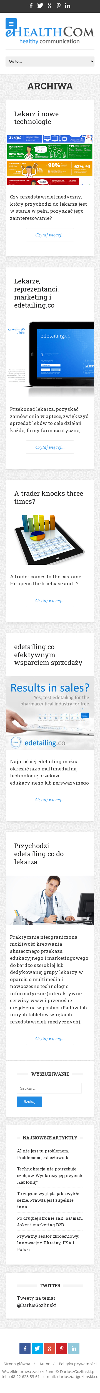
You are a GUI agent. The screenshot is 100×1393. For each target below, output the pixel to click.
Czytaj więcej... (50, 234)
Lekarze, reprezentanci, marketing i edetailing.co (36, 293)
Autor (44, 1363)
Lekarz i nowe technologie (36, 117)
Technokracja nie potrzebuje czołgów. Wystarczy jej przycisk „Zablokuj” (49, 1175)
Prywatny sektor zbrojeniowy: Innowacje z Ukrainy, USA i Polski (48, 1242)
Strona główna (17, 1363)
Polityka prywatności (78, 1363)
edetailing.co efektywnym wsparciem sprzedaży (48, 654)
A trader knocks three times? (48, 497)
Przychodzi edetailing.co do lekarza (39, 853)
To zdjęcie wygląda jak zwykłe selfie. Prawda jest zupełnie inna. (48, 1200)
